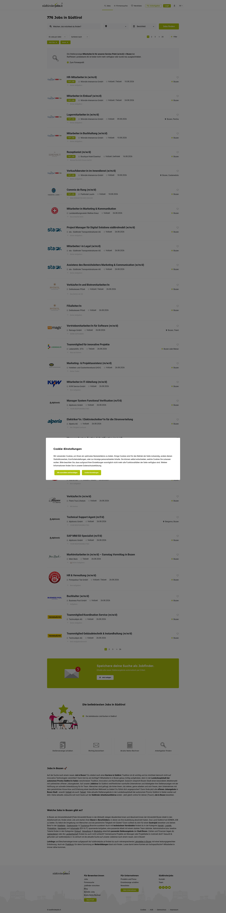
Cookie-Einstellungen (92, 472)
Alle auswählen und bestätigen (67, 472)
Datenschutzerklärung (92, 466)
